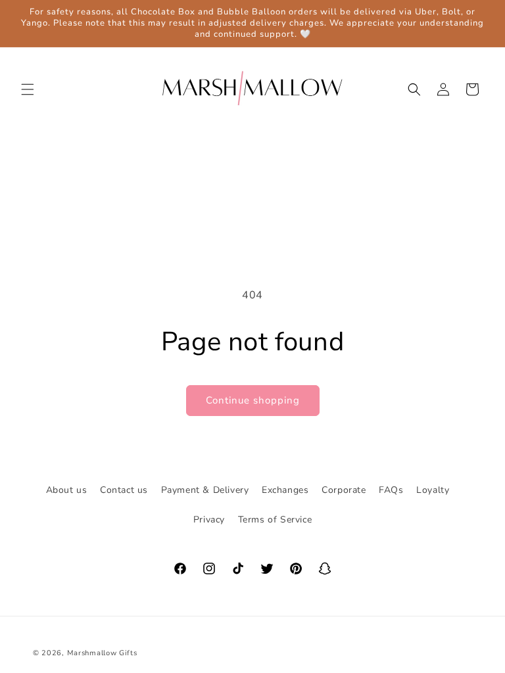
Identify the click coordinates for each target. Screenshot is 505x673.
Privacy (209, 519)
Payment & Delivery (205, 490)
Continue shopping (253, 400)
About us (66, 490)
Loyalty (432, 490)
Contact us (124, 490)
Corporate (344, 490)
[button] (27, 89)
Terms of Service (275, 519)
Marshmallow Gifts (102, 653)
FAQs (391, 490)
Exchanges (285, 490)
